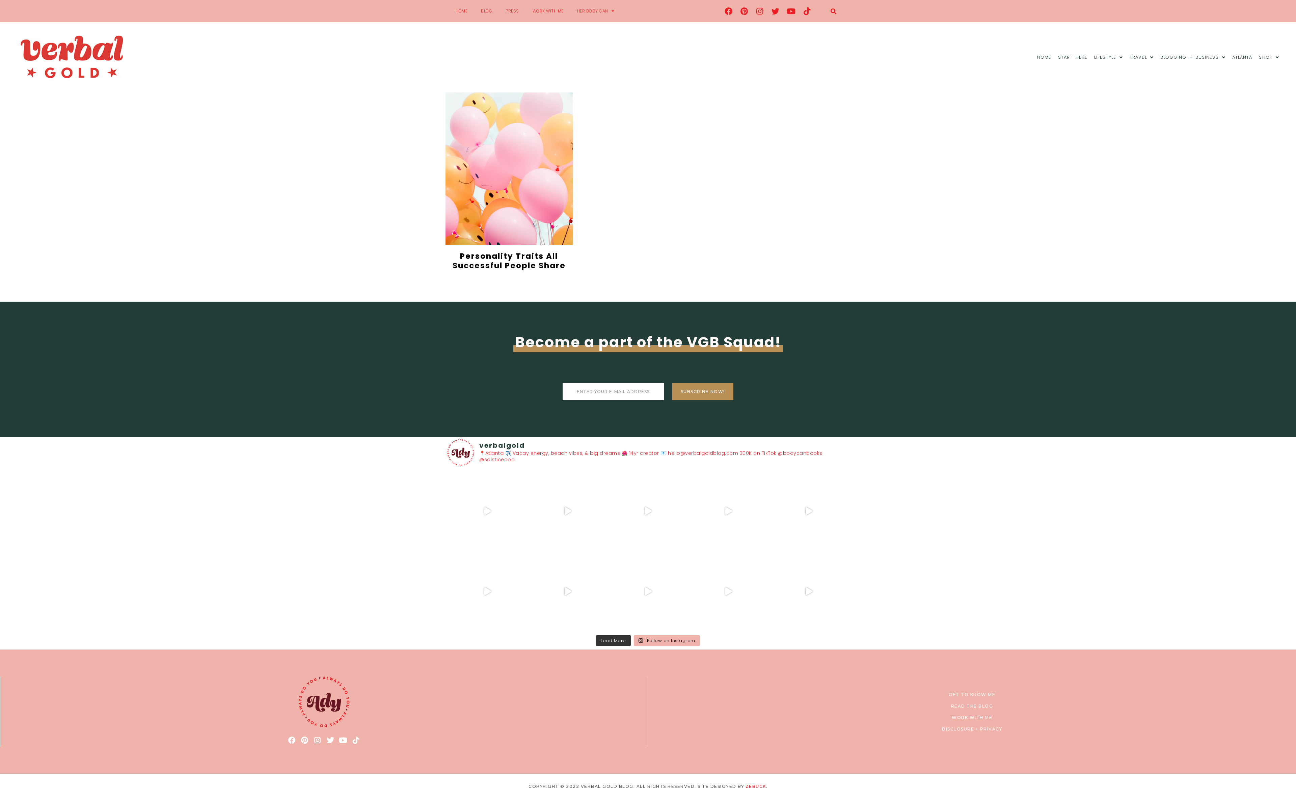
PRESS (512, 11)
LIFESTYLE (1105, 57)
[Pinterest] (744, 11)
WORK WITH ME (548, 11)
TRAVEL (1138, 57)
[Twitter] (775, 11)
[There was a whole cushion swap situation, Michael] (487, 511)
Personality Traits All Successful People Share (509, 261)
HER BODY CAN (592, 11)
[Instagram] (760, 11)
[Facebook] (728, 11)
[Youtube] (791, 11)
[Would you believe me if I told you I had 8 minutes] (728, 591)
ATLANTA (1242, 57)
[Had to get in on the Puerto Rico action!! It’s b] (648, 511)
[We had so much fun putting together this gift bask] (808, 511)
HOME (461, 11)
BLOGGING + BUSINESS (1189, 57)
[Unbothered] (487, 591)
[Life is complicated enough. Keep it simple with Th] (808, 591)
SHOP (1265, 57)
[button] (833, 11)
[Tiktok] (807, 11)
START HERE (1072, 57)
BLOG (486, 11)
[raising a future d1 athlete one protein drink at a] (567, 591)
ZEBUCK (756, 786)
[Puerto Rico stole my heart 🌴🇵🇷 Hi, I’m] (728, 511)
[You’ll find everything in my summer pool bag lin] (567, 511)
